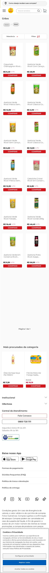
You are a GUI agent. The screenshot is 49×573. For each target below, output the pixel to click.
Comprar (12, 89)
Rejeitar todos (24, 562)
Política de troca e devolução (15, 496)
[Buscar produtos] (38, 11)
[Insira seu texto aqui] (44, 514)
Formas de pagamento (12, 482)
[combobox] (28, 11)
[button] (20, 3)
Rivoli (16, 24)
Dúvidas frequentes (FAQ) (14, 489)
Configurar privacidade (24, 556)
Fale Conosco (24, 430)
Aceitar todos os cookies (24, 569)
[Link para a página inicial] (6, 25)
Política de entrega (11, 502)
